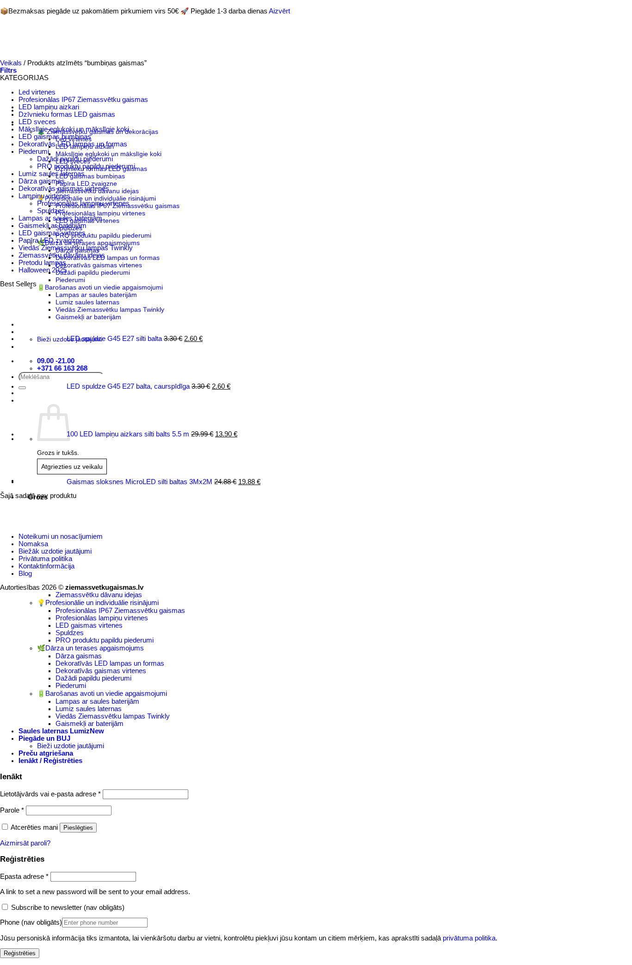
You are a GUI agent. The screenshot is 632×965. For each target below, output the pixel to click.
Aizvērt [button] (279, 11)
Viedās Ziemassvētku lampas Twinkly (76, 248)
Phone (31, 922)
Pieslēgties (78, 827)
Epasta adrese (24, 876)
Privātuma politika (45, 558)
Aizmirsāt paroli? (25, 843)
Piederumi (34, 151)
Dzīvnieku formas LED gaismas (67, 114)
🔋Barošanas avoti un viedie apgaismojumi (102, 693)
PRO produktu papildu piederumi (86, 166)
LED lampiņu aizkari (49, 107)
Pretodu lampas (42, 262)
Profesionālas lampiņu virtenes (83, 203)
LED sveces (37, 122)
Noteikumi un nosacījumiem (61, 536)
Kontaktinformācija (46, 566)
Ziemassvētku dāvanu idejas (62, 255)
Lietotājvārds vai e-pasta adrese (50, 794)
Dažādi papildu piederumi (75, 159)
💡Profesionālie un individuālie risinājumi (98, 602)
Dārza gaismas (42, 181)
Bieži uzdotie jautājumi (70, 746)
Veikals (11, 63)
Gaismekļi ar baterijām (53, 225)
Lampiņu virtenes (44, 196)
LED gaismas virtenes (52, 233)
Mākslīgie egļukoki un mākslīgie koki (74, 129)
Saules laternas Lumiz (54, 731)
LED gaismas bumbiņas (55, 136)
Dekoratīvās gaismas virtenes (64, 188)
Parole (12, 810)
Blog (25, 573)
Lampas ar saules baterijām (60, 218)
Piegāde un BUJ (44, 738)
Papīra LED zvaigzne (51, 240)
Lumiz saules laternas (52, 173)
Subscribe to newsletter (66, 907)
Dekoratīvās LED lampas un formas (73, 144)
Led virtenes (37, 92)
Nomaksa (33, 544)
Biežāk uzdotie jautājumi (55, 551)
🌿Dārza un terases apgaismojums (90, 648)
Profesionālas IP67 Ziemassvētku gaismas (83, 99)
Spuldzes (51, 210)
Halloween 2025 (43, 270)
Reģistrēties (20, 953)
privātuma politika (469, 938)
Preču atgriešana (46, 753)
